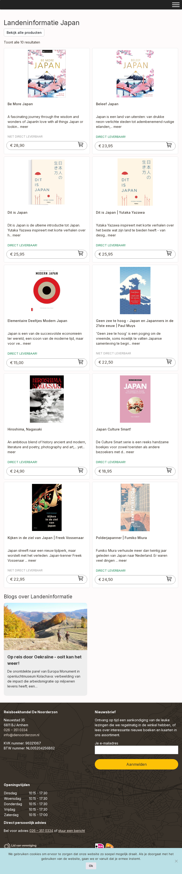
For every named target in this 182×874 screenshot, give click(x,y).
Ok (91, 866)
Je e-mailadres (106, 743)
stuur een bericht (71, 831)
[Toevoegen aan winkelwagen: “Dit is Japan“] (81, 253)
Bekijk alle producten (24, 32)
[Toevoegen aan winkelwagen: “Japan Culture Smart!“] (169, 470)
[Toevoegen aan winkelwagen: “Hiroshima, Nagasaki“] (81, 470)
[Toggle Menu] (176, 4)
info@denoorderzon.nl (21, 735)
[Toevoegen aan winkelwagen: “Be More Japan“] (81, 144)
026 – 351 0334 (15, 730)
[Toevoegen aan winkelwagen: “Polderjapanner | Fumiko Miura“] (169, 579)
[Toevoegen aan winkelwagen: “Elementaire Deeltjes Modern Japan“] (81, 362)
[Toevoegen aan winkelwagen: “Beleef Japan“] (169, 145)
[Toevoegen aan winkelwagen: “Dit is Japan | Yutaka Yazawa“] (169, 253)
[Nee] (176, 861)
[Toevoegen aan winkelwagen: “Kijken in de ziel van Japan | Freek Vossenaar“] (81, 578)
